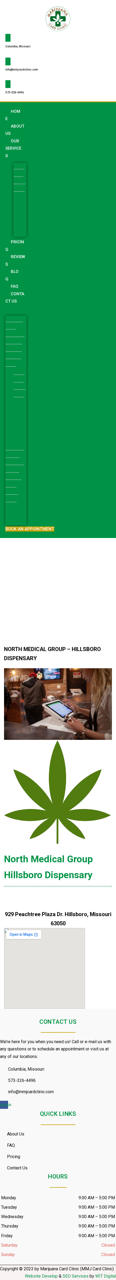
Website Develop (41, 1276)
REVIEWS (15, 260)
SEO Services (75, 1276)
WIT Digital (105, 1276)
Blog (12, 275)
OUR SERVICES (13, 148)
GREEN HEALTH (19, 177)
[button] (15, 308)
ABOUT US (14, 130)
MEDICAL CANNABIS (19, 215)
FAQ (14, 286)
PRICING (14, 246)
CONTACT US (14, 297)
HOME (12, 115)
